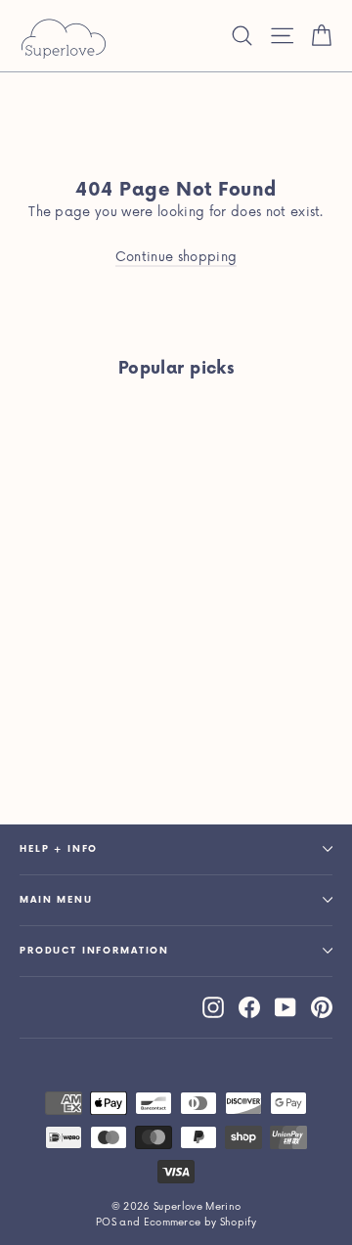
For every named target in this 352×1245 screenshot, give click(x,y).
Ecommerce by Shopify (200, 1222)
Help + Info (59, 849)
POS (106, 1222)
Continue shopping (176, 257)
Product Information (94, 951)
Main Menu (56, 900)
